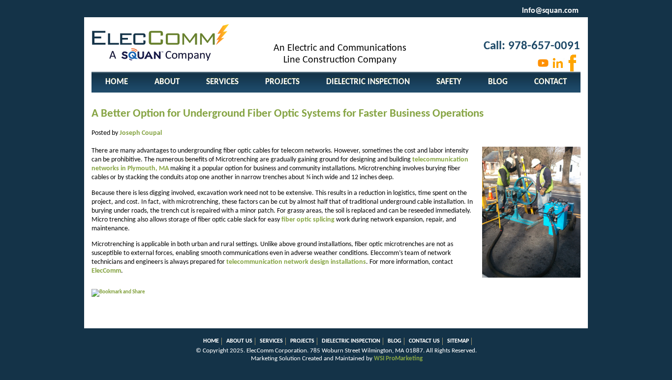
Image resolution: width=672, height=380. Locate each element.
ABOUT (167, 82)
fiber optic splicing (308, 219)
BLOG (498, 82)
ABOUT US (239, 341)
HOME (116, 82)
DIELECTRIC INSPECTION (368, 82)
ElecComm (106, 271)
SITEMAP (458, 341)
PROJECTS (282, 82)
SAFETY (448, 82)
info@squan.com (550, 11)
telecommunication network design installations (296, 262)
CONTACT (550, 82)
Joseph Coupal (141, 133)
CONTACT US (424, 341)
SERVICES (222, 82)
